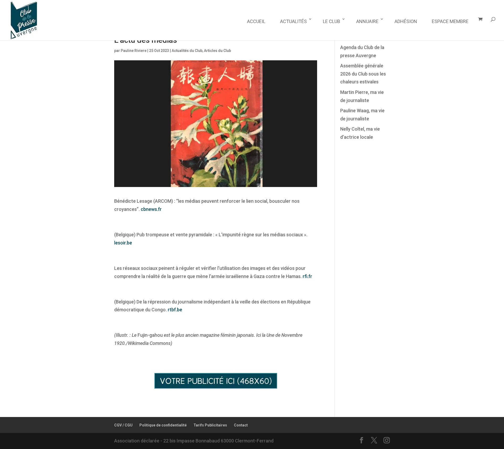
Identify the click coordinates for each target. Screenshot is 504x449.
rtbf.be (175, 309)
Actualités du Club (187, 51)
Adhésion (406, 21)
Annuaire (367, 21)
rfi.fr (307, 276)
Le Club (331, 21)
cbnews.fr (151, 209)
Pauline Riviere (133, 51)
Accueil (256, 21)
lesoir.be (123, 242)
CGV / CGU (123, 425)
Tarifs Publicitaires (210, 425)
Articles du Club (217, 51)
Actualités (293, 21)
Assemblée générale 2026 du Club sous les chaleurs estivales (363, 73)
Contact (241, 425)
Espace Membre (450, 21)
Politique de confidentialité (163, 425)
